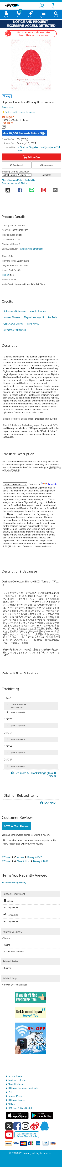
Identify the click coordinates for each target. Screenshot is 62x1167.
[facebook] (17, 1125)
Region (5, 275)
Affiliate (11, 1104)
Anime (20, 857)
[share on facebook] (20, 189)
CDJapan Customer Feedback (23, 1088)
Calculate (46, 175)
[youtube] (9, 1134)
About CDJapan (15, 1084)
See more (50, 803)
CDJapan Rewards (17, 1100)
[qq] (44, 1125)
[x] (9, 1126)
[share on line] (32, 189)
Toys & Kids (23, 861)
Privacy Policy (15, 1076)
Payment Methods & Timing (14, 183)
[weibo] (34, 1125)
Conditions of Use (16, 1080)
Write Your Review (18, 826)
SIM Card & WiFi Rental (20, 1108)
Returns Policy (15, 1096)
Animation (7, 107)
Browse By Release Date (15, 985)
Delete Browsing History (14, 882)
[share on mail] (55, 189)
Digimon (7, 968)
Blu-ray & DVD (34, 857)
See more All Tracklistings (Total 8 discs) (35, 775)
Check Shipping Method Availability (18, 180)
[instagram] (25, 1125)
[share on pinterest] (43, 189)
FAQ (10, 1092)
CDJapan (6, 857)
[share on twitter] (8, 189)
